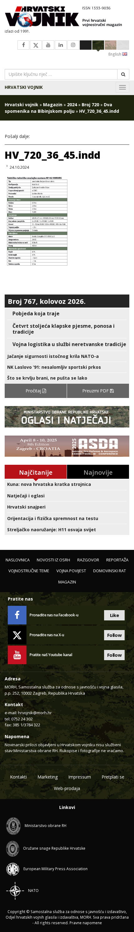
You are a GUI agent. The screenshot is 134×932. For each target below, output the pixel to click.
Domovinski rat (109, 570)
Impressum (79, 777)
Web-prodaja (67, 788)
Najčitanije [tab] (35, 472)
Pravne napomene (85, 922)
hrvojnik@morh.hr (35, 712)
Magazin (52, 104)
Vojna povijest (71, 570)
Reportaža (117, 560)
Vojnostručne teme (28, 570)
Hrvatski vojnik (24, 87)
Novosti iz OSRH (53, 560)
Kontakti (18, 777)
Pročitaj (34, 391)
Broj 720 (90, 104)
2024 (72, 104)
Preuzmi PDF (96, 391)
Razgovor (88, 560)
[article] (67, 314)
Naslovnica (18, 560)
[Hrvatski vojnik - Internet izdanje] (67, 17)
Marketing (47, 777)
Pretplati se (113, 777)
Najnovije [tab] (98, 472)
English (115, 54)
